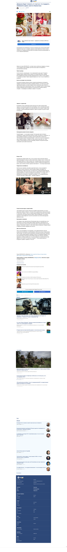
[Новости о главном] (18, 295)
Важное (18, 297)
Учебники (35, 509)
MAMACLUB (35, 533)
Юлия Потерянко (22, 7)
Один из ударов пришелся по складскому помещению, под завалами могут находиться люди (31, 378)
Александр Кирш (19, 458)
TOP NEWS (19, 350)
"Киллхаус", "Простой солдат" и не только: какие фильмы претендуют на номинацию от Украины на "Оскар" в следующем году (31, 316)
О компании (18, 479)
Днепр (34, 496)
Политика (35, 487)
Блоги (18, 490)
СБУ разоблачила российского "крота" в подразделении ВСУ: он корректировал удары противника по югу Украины (32, 383)
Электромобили (36, 517)
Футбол (18, 502)
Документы (35, 482)
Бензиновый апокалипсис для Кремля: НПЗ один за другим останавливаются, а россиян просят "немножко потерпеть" (31, 429)
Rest (18, 418)
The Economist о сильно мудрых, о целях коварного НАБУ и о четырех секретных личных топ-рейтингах (29, 457)
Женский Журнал (19, 540)
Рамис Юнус (19, 436)
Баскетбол (35, 502)
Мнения (18, 420)
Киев (17, 495)
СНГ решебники (19, 513)
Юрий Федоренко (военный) (21, 430)
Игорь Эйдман (19, 452)
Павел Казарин (19, 424)
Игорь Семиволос (19, 464)
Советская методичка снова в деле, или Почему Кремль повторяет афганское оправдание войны (31, 462)
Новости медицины (19, 533)
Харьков (35, 495)
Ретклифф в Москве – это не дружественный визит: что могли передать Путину (31, 467)
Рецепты (18, 523)
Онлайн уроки (19, 510)
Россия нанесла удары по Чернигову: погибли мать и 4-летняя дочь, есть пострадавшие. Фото (31, 376)
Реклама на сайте (19, 482)
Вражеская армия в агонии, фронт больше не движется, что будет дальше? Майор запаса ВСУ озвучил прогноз (33, 369)
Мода (34, 539)
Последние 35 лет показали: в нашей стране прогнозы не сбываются (29, 422)
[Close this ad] (66, 546)
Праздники (27, 7)
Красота (18, 539)
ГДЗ (17, 509)
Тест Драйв (18, 517)
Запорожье (18, 496)
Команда (35, 479)
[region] (33, 58)
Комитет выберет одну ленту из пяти (22, 318)
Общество (35, 490)
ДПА (34, 510)
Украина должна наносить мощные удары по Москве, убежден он (27, 371)
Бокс (34, 503)
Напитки (35, 523)
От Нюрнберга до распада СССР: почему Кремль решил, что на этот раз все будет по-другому (30, 434)
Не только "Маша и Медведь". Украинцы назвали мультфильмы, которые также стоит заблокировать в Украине (31, 323)
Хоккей (18, 503)
